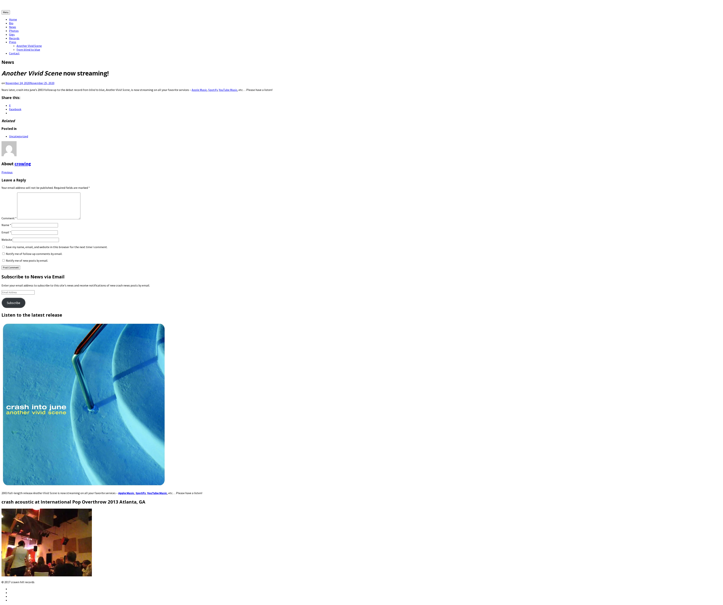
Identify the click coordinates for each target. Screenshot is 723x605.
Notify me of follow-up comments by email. (34, 254)
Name (6, 225)
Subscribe (13, 303)
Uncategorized (18, 136)
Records (14, 38)
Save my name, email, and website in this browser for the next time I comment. (57, 247)
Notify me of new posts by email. (27, 260)
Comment (9, 218)
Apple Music (199, 90)
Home (13, 19)
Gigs (12, 34)
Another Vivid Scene (29, 46)
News (12, 27)
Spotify (212, 90)
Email (6, 232)
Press (12, 42)
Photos (14, 31)
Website (7, 240)
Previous (7, 172)
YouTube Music (228, 90)
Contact (14, 53)
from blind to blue (28, 49)
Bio (11, 23)
